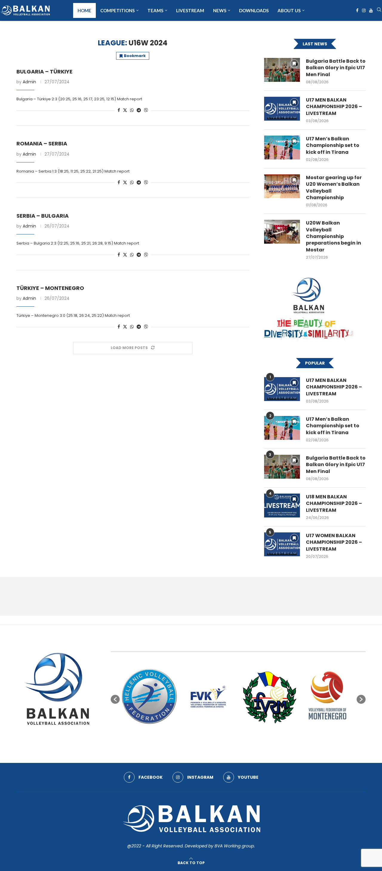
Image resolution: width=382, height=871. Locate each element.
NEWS (219, 10)
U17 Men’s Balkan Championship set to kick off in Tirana (332, 146)
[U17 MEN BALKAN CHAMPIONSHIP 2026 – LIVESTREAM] (282, 109)
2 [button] (216, 738)
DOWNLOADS (254, 10)
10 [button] (259, 738)
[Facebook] (357, 10)
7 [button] (243, 738)
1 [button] (211, 738)
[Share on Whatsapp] (132, 110)
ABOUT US (289, 10)
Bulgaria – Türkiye (44, 71)
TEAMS (155, 10)
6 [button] (238, 738)
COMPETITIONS (117, 10)
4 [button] (227, 738)
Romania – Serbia (41, 143)
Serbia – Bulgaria (42, 215)
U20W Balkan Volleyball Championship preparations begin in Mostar (333, 236)
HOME (84, 10)
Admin (29, 82)
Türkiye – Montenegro (50, 288)
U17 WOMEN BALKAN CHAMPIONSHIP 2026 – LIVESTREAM (334, 542)
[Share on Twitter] (125, 110)
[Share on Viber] (146, 110)
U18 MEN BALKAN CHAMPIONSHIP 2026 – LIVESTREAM (334, 504)
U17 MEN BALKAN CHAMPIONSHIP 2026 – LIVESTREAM (334, 107)
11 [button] (265, 738)
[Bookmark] (294, 63)
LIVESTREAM (190, 10)
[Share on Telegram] (139, 110)
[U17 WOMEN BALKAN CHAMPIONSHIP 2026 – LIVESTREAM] (282, 544)
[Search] (379, 10)
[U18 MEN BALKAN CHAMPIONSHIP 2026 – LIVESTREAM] (282, 505)
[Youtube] (371, 10)
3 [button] (222, 738)
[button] (115, 699)
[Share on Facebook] (119, 110)
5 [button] (233, 738)
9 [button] (254, 738)
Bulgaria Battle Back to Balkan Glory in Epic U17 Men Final (336, 68)
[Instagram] (364, 10)
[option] (149, 696)
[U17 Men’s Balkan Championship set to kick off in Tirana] (282, 147)
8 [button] (249, 738)
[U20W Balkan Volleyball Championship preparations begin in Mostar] (282, 232)
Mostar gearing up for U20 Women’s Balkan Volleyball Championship (334, 187)
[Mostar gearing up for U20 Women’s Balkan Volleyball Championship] (282, 186)
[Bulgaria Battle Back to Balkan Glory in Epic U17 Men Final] (282, 70)
